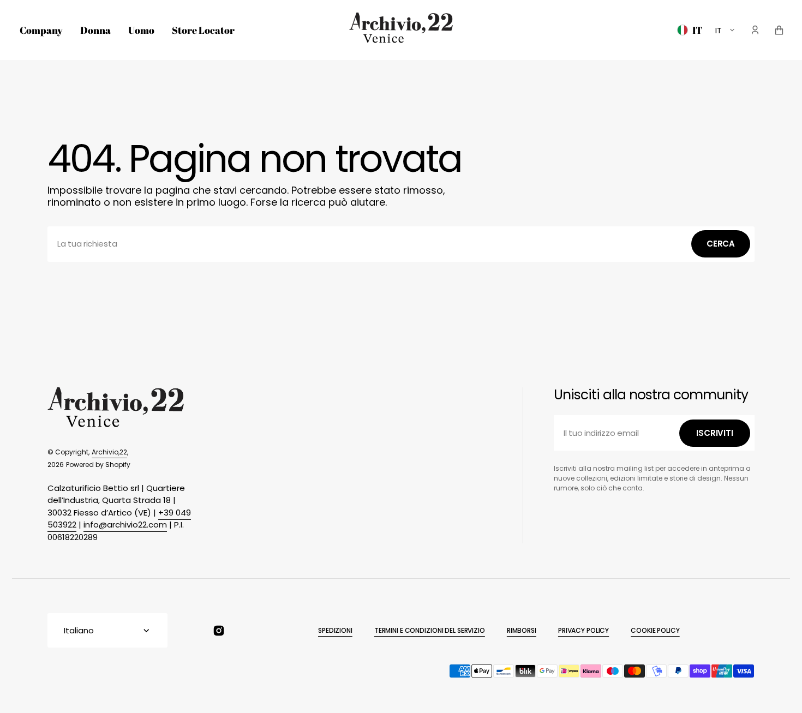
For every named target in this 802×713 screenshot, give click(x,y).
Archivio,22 (109, 452)
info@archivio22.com (125, 524)
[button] (755, 30)
